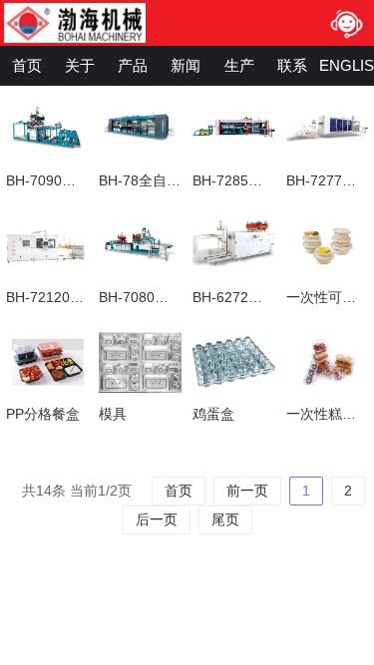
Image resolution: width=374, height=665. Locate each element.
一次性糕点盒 (328, 414)
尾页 (225, 519)
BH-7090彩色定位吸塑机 (83, 180)
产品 (133, 65)
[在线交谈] (346, 23)
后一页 (157, 519)
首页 (27, 65)
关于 (80, 65)
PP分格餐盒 (43, 414)
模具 (113, 414)
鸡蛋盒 (213, 414)
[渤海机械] (95, 23)
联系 (292, 65)
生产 (239, 65)
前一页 (247, 491)
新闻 (185, 65)
